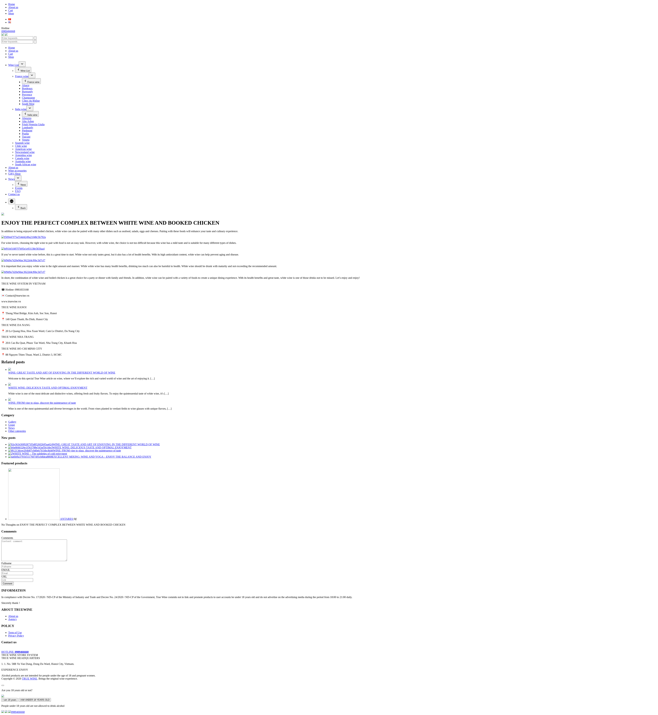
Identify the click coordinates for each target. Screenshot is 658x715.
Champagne (28, 97)
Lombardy (27, 127)
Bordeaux (27, 88)
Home (11, 4)
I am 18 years (9, 700)
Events (18, 188)
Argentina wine (23, 155)
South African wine (25, 164)
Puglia (25, 133)
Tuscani (26, 136)
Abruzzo (26, 118)
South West (28, 103)
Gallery (12, 421)
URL (4, 576)
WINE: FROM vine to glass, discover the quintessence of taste (42, 402)
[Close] (2, 685)
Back (23, 208)
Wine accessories (17, 170)
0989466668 (8, 31)
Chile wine (21, 146)
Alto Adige (28, 121)
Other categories (17, 431)
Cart (10, 10)
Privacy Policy (16, 635)
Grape (11, 424)
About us (13, 7)
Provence (27, 94)
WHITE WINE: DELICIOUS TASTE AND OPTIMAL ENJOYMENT (47, 387)
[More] (11, 201)
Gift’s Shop (14, 173)
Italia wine (20, 109)
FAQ (18, 191)
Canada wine (22, 158)
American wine (23, 149)
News (11, 179)
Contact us (14, 194)
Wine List (13, 65)
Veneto (25, 139)
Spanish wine (22, 142)
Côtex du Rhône (31, 100)
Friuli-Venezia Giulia (33, 124)
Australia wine (23, 161)
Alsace (25, 85)
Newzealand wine (25, 152)
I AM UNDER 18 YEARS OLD (35, 700)
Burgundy (27, 91)
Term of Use (15, 632)
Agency (12, 619)
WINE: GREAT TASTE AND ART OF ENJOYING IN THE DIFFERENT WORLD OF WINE (61, 372)
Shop (11, 13)
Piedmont (27, 130)
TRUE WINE (29, 678)
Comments (7, 537)
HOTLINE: (15, 651)
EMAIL (5, 569)
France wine (21, 76)
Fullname (6, 563)
